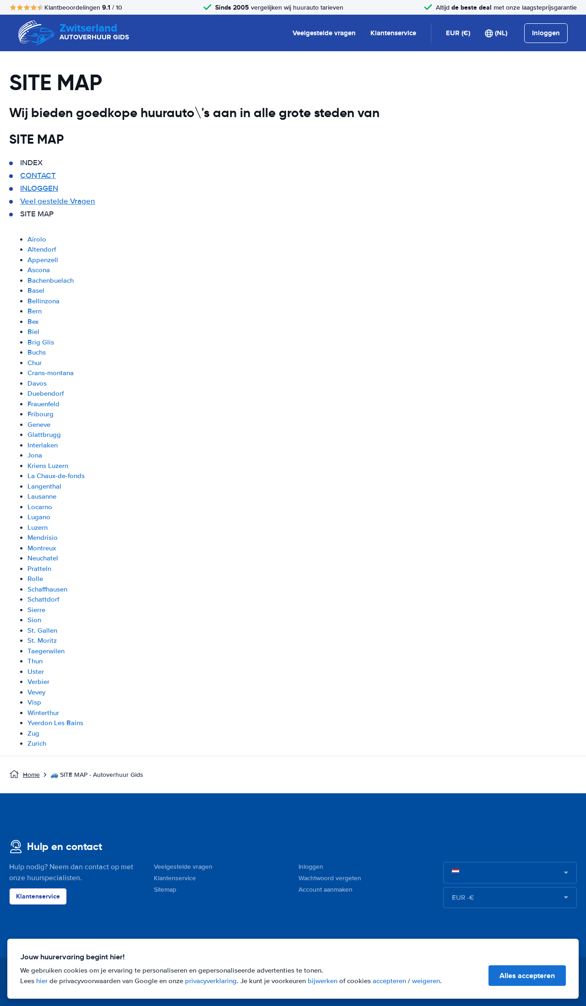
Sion (34, 620)
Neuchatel (42, 558)
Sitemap (165, 889)
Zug (33, 733)
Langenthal (44, 486)
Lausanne (41, 496)
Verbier (38, 682)
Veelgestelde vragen (324, 33)
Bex (32, 321)
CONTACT (38, 175)
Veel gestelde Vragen (57, 201)
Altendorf (41, 249)
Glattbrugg (44, 434)
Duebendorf (45, 393)
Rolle (35, 579)
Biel (33, 332)
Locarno (39, 507)
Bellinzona (43, 301)
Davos (37, 383)
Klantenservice (393, 33)
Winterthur (43, 713)
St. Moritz (42, 640)
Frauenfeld (43, 404)
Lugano (38, 517)
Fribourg (40, 414)
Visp (34, 702)
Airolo (36, 239)
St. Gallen (42, 630)
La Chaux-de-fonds (56, 476)
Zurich (36, 743)
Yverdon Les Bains (55, 723)
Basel (35, 290)
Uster (35, 671)
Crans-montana (50, 373)
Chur (34, 363)
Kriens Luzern (47, 466)
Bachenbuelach (50, 280)
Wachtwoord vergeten (329, 878)
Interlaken (42, 445)
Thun (35, 661)
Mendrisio (42, 537)
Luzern (37, 527)
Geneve (38, 424)
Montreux (41, 548)
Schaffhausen (47, 589)
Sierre (36, 610)
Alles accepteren (527, 975)
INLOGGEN (39, 188)
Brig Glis (40, 342)
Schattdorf (43, 599)
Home (31, 775)
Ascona (38, 270)
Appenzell (42, 260)
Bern (34, 311)
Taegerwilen (46, 651)
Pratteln (39, 569)
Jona (34, 455)
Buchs (36, 352)
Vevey (36, 692)
